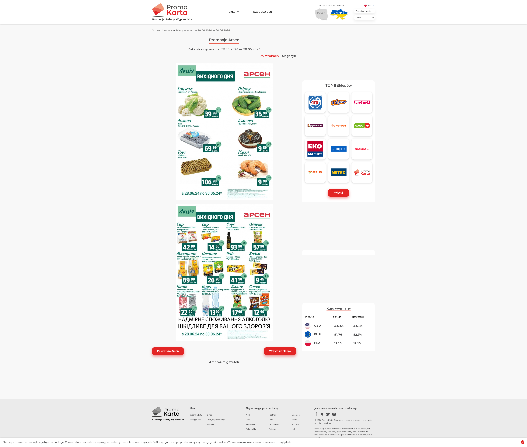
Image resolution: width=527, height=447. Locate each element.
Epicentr (272, 429)
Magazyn (289, 56)
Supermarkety (196, 415)
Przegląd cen (261, 11)
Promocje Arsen (224, 40)
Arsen (190, 30)
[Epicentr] (338, 150)
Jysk (293, 429)
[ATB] (315, 103)
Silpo (248, 419)
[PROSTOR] (362, 103)
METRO (295, 424)
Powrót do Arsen (168, 351)
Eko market (274, 424)
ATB (248, 415)
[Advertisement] (338, 56)
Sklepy (234, 11)
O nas (209, 415)
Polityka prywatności (216, 419)
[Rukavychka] (315, 127)
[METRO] (338, 173)
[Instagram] (334, 414)
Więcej (338, 192)
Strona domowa (162, 30)
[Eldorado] (362, 150)
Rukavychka (251, 429)
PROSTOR (250, 424)
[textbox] (364, 11)
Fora (271, 419)
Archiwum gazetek (224, 362)
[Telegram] (322, 414)
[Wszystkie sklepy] (362, 173)
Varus (294, 419)
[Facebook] (316, 414)
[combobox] (364, 11)
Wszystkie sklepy (280, 351)
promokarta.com (349, 435)
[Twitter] (328, 414)
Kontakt (210, 424)
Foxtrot (272, 415)
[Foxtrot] (338, 127)
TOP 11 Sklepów (338, 86)
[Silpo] (338, 103)
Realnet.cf (328, 423)
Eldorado (296, 415)
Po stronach (269, 56)
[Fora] (362, 127)
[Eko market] (315, 150)
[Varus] (315, 173)
